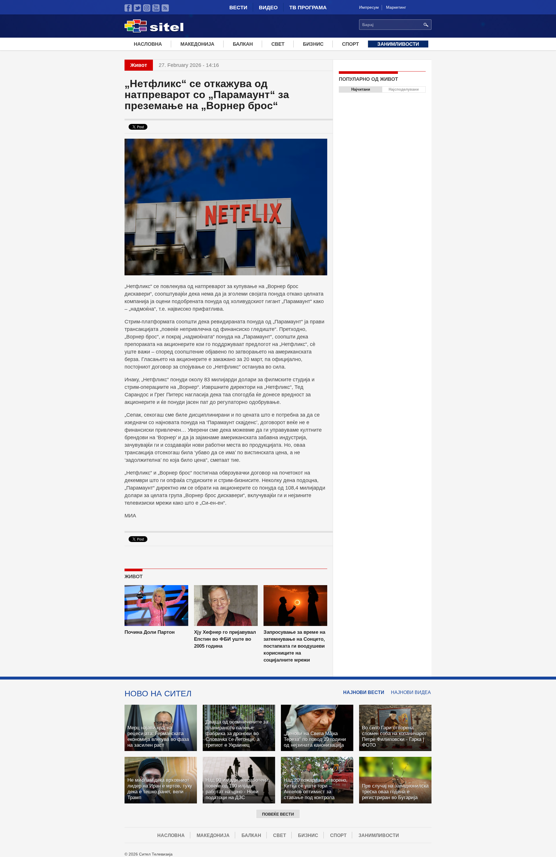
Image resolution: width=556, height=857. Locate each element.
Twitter (137, 8)
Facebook (128, 8)
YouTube (156, 8)
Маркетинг (396, 7)
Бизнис (313, 44)
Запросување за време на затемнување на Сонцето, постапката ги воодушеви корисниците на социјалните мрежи (294, 646)
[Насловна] (154, 31)
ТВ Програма (308, 7)
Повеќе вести (278, 814)
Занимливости (398, 44)
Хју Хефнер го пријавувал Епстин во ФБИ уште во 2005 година (225, 639)
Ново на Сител (158, 693)
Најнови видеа (411, 692)
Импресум (369, 7)
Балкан (243, 44)
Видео (268, 7)
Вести (238, 7)
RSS (165, 8)
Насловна (148, 44)
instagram (146, 8)
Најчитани (360, 89)
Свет (277, 44)
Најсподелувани (404, 89)
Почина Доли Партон (150, 632)
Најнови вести (363, 692)
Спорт (350, 44)
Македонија (197, 44)
